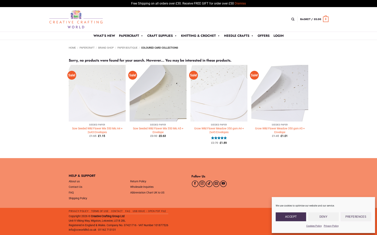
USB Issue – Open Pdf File (149, 211)
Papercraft (129, 35)
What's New (104, 35)
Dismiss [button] (240, 3)
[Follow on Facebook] (195, 184)
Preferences (355, 216)
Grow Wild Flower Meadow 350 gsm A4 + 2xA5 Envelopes (219, 130)
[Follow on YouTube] (223, 184)
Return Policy (138, 181)
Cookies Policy (314, 226)
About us (74, 181)
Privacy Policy (331, 226)
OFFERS (264, 35)
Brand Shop (106, 47)
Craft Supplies (160, 35)
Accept (291, 216)
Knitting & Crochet (198, 35)
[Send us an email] (216, 184)
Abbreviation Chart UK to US (147, 192)
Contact (117, 211)
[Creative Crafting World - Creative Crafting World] (83, 19)
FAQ (71, 192)
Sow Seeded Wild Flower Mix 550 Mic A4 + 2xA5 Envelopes (97, 130)
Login (279, 35)
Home (72, 47)
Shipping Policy (78, 198)
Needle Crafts (236, 35)
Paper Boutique (127, 47)
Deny (323, 216)
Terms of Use (99, 211)
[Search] (292, 19)
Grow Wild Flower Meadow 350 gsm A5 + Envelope (280, 130)
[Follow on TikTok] (209, 184)
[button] (314, 19)
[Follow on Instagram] (202, 184)
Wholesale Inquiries (142, 187)
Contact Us (75, 187)
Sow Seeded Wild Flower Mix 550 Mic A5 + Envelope (158, 130)
